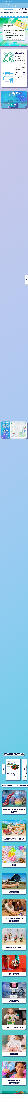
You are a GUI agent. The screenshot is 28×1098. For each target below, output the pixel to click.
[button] (20, 9)
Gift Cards (23, 13)
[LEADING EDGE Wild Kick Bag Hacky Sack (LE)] (13, 765)
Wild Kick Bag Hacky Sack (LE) (12, 774)
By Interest (8, 13)
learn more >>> (19, 82)
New (2, 13)
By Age (16, 13)
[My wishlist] (23, 9)
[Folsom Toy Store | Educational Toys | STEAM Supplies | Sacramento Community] (8, 9)
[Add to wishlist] (18, 774)
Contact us (5, 1)
